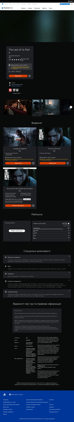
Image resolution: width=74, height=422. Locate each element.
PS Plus (18, 3)
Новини (29, 3)
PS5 (10, 3)
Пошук (50, 8)
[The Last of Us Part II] (17, 107)
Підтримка (35, 3)
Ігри (14, 3)
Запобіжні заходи (41, 366)
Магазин (6, 3)
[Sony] (70, 2)
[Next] (71, 107)
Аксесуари (23, 3)
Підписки (44, 8)
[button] (16, 86)
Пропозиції (37, 8)
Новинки (23, 8)
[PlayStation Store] (7, 8)
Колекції (30, 8)
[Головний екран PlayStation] (2, 4)
